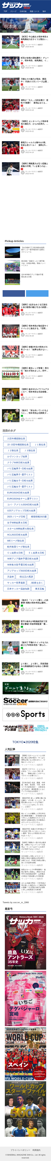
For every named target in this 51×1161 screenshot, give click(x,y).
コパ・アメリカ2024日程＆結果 (23, 504)
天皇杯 (10, 577)
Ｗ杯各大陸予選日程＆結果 (20, 564)
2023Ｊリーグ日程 (16, 516)
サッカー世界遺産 (16, 583)
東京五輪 (39, 589)
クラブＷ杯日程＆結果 (18, 462)
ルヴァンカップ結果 (17, 456)
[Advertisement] (25, 207)
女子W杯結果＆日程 (17, 522)
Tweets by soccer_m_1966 (16, 902)
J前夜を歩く (37, 583)
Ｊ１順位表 (40, 444)
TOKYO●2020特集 (25, 742)
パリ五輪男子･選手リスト (20, 474)
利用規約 (36, 1150)
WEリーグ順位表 (15, 541)
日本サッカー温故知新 (18, 589)
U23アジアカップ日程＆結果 (21, 510)
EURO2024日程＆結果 (18, 492)
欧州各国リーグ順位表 (18, 547)
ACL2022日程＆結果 (17, 534)
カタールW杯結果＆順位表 (20, 528)
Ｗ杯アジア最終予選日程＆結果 (22, 558)
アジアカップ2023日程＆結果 (21, 571)
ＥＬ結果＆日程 (36, 553)
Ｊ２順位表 (12, 450)
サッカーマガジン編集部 (34, 45)
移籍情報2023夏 (39, 516)
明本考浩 (13, 26)
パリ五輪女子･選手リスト (20, 486)
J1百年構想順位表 (16, 438)
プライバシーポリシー (20, 1150)
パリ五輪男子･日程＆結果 (20, 468)
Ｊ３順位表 (29, 450)
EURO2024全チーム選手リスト (22, 498)
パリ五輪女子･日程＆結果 (20, 480)
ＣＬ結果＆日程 (15, 553)
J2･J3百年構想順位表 (18, 444)
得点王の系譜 (26, 577)
